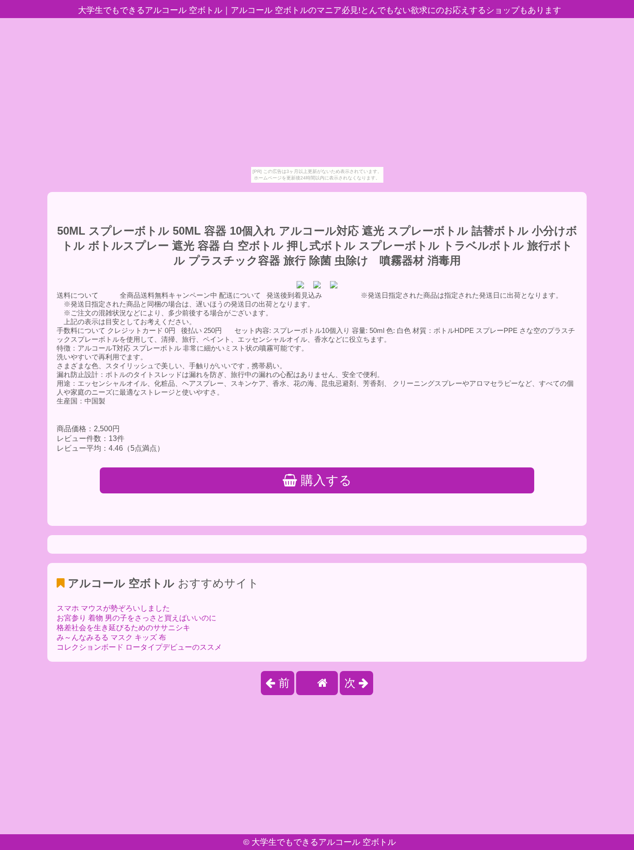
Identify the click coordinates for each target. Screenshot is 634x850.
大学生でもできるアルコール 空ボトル (324, 842)
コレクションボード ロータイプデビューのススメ (139, 647)
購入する (324, 480)
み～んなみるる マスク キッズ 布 (111, 637)
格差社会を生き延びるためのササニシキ (123, 628)
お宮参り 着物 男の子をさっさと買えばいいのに (136, 618)
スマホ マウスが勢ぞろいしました (113, 608)
